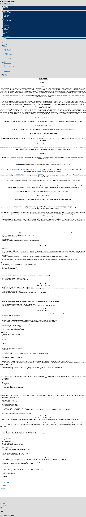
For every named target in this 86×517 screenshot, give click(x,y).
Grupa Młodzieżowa (6, 25)
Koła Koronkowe (5, 18)
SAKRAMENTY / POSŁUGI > (6, 11)
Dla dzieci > (4, 19)
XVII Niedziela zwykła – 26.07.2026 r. (6, 485)
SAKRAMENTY (2, 487)
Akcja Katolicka (6, 29)
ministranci (4, 501)
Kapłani (4, 45)
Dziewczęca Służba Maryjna (7, 20)
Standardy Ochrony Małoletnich (6, 36)
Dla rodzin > (4, 62)
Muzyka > (4, 33)
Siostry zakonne (5, 9)
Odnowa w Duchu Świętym (7, 31)
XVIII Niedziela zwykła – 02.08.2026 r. (6, 484)
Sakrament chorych (6, 16)
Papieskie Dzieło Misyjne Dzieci (7, 58)
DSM (1, 505)
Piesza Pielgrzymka (6, 23)
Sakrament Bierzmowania (7, 14)
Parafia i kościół (4, 37)
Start (2, 5)
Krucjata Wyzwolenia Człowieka (7, 30)
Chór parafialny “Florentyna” (7, 71)
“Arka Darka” (5, 34)
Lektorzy (5, 24)
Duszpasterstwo (4, 10)
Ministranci (5, 21)
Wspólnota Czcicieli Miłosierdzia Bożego (7, 54)
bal (0, 505)
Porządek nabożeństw (5, 7)
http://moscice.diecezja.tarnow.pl (4, 514)
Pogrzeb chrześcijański (6, 17)
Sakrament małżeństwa (7, 15)
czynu (47, 144)
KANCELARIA (2, 486)
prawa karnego (36, 144)
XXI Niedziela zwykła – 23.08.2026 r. (6, 482)
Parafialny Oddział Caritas (7, 32)
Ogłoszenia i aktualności (5, 6)
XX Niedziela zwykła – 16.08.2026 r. (6, 483)
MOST (6, 505)
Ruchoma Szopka (5, 75)
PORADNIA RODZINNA (3, 488)
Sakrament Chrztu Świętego (7, 12)
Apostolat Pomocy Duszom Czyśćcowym (9, 66)
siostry (7, 505)
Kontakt (3, 40)
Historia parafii (4, 38)
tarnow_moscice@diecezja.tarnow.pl (4, 512)
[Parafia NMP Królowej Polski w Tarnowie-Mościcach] (6, 4)
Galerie (3, 39)
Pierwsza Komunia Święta (7, 50)
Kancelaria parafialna (5, 8)
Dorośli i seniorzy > (5, 28)
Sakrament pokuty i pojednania (7, 13)
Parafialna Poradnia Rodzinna (7, 26)
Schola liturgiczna (6, 35)
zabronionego (49, 144)
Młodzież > (4, 22)
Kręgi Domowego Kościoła (7, 27)
